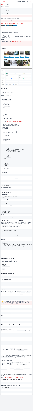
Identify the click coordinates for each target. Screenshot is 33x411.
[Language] (31, 1)
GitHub (29, 407)
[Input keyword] (14, 1)
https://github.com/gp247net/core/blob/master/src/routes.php (14, 377)
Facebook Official (24, 407)
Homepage (2, 23)
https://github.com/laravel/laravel (16, 43)
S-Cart (4, 4)
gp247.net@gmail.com (16, 407)
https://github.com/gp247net (16, 41)
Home (2, 4)
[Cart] (27, 1)
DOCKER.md (24, 252)
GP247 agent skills (17, 23)
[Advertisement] (16, 400)
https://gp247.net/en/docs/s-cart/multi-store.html (14, 121)
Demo (6, 23)
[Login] (29, 1)
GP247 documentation (10, 23)
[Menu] (1, 1)
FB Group (22, 23)
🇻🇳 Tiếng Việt (15, 15)
